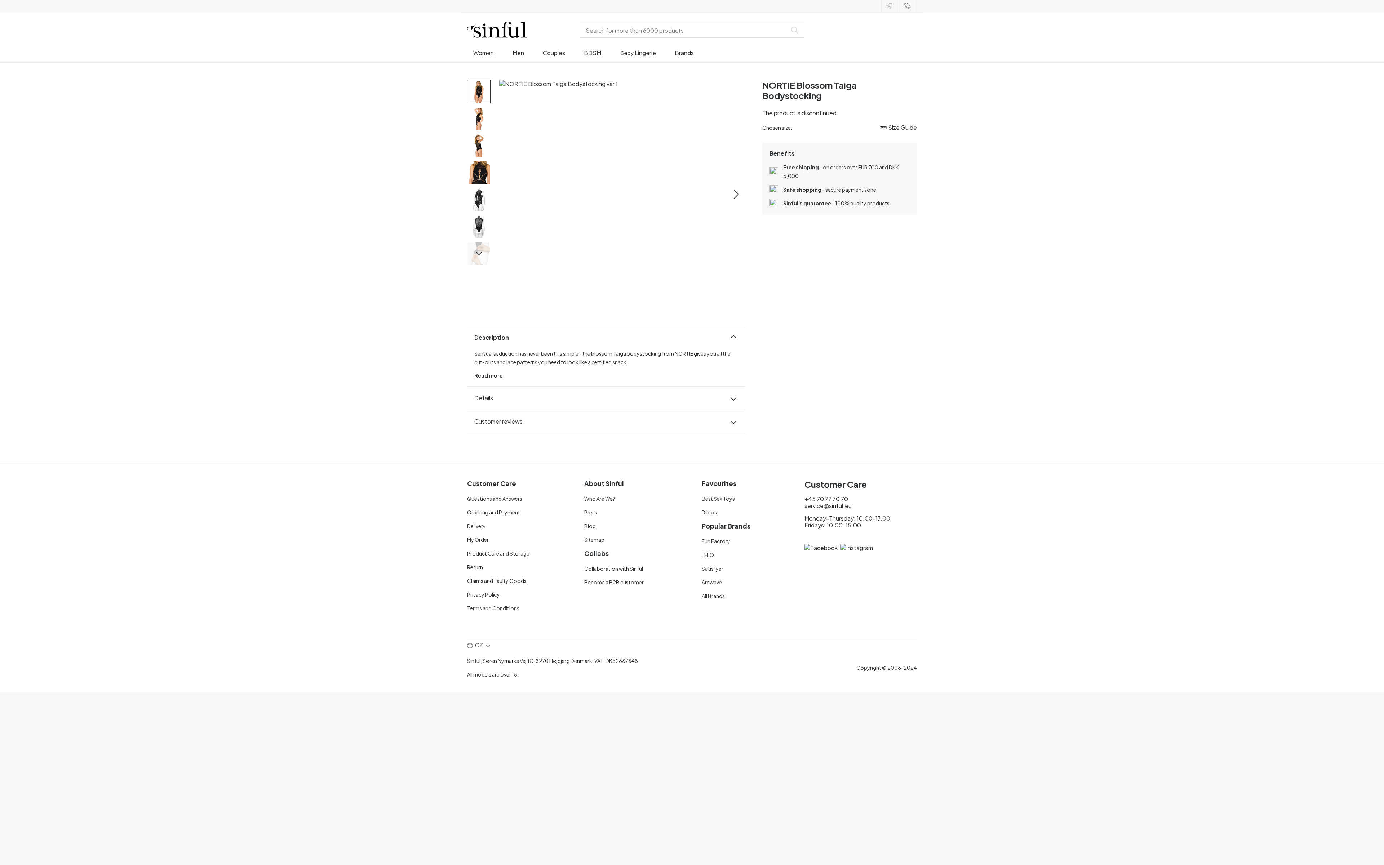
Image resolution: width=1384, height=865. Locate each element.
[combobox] (685, 30)
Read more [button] (488, 375)
